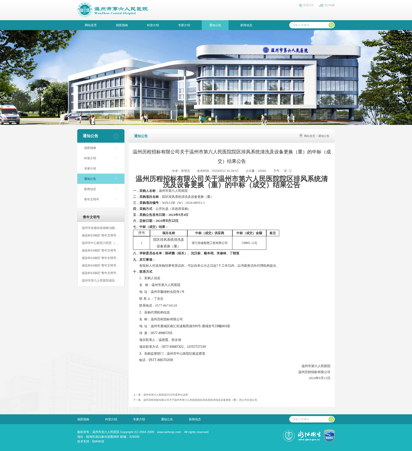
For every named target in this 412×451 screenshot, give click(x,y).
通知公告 (215, 25)
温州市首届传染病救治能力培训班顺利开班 (101, 228)
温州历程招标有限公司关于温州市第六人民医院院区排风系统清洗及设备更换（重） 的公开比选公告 (200, 399)
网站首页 (91, 25)
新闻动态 (246, 25)
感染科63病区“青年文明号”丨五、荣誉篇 (101, 258)
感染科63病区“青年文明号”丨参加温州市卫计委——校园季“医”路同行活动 (101, 235)
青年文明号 (91, 199)
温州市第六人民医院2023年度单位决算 (165, 394)
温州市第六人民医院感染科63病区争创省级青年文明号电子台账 (101, 280)
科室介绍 (153, 25)
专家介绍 (184, 25)
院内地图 (329, 5)
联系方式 (308, 5)
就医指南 (122, 25)
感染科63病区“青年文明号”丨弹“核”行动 (101, 250)
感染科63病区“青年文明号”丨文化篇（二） (101, 265)
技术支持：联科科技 (90, 441)
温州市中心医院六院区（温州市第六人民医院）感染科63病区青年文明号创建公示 (101, 243)
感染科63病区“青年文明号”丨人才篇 (101, 273)
